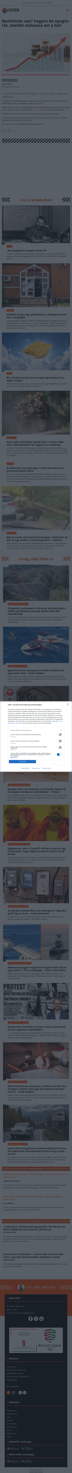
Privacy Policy (47, 768)
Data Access (36, 768)
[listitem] (36, 730)
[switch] (59, 734)
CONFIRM (22, 761)
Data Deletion (25, 768)
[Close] (68, 705)
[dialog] (36, 736)
